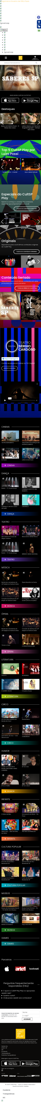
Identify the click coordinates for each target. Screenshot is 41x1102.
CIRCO (10, 743)
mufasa (26, 1086)
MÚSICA (11, 606)
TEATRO (10, 559)
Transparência (5, 1053)
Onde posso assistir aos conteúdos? (17, 998)
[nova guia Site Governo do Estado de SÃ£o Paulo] (14, 1)
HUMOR (10, 791)
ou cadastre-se (35, 59)
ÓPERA (10, 651)
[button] (38, 17)
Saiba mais (34, 1043)
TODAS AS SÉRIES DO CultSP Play (27, 288)
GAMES (10, 943)
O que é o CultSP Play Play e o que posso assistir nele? (18, 992)
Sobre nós (4, 1046)
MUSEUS (11, 930)
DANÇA (10, 513)
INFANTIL (11, 838)
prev (6, 77)
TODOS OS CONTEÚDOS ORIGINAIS (26, 251)
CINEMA (11, 465)
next (34, 77)
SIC (2, 1050)
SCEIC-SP (4, 1048)
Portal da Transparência (8, 1055)
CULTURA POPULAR (16, 885)
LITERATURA (12, 696)
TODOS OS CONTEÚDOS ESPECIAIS (27, 209)
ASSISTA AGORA (9, 368)
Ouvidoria (4, 1051)
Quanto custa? (9, 995)
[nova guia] (8, 27)
